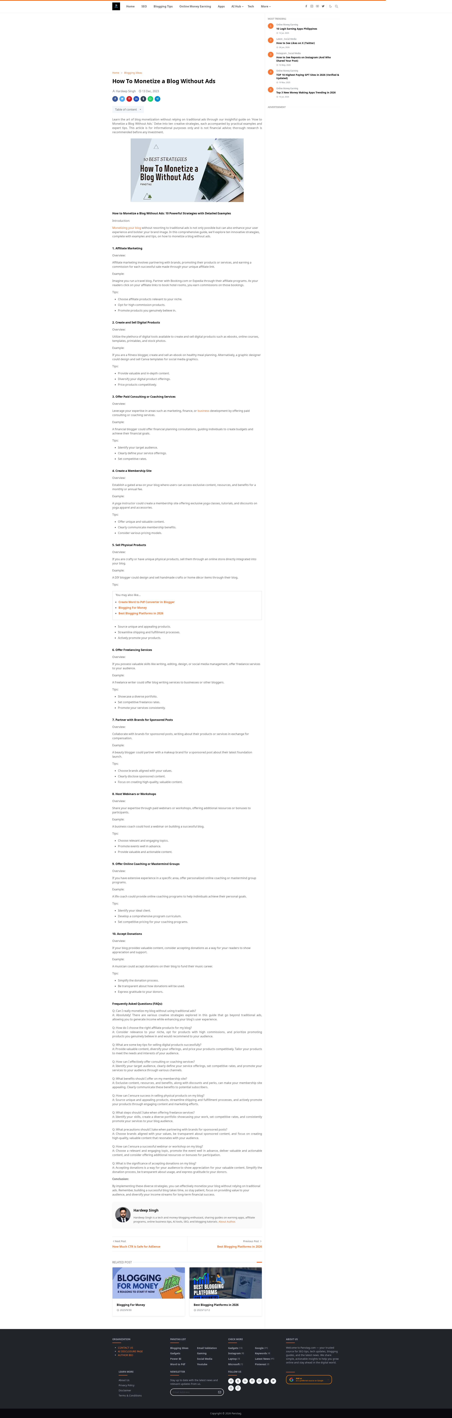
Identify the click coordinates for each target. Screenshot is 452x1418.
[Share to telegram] (157, 99)
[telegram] (231, 1381)
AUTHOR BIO (125, 1355)
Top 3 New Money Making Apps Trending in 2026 (306, 92)
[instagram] (312, 6)
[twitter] (323, 6)
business (204, 411)
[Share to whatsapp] (150, 99)
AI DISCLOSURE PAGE (130, 1351)
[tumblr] (238, 1381)
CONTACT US (125, 1347)
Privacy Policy (126, 1385)
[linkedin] (245, 1381)
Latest (279, 38)
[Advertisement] (187, 42)
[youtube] (317, 6)
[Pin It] (129, 99)
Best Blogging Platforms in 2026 (140, 613)
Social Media (290, 38)
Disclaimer (125, 1390)
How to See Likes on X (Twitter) (295, 43)
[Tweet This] (122, 99)
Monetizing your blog (126, 228)
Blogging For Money (132, 608)
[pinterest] (252, 1381)
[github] (238, 1388)
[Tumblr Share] (143, 99)
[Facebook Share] (115, 99)
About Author (227, 1221)
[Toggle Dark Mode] (330, 6)
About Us (124, 1380)
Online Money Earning (287, 24)
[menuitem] (130, 6)
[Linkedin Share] (136, 99)
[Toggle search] (336, 6)
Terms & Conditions (130, 1395)
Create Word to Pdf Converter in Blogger (146, 602)
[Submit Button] (220, 1392)
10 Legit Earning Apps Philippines (296, 28)
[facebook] (306, 6)
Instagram (281, 53)
